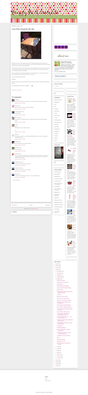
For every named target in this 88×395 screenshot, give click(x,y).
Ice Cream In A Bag (74, 211)
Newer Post (14, 205)
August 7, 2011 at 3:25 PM (20, 165)
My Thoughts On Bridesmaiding (64, 305)
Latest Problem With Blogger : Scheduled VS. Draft (63, 314)
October (59, 275)
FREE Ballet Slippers (61, 327)
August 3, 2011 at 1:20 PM (20, 103)
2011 (57, 269)
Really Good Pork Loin (74, 182)
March (58, 354)
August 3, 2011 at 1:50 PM (20, 115)
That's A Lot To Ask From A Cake (64, 300)
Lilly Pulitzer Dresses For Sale (74, 197)
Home (31, 205)
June (58, 348)
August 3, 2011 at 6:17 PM (20, 139)
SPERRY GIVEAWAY (74, 150)
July (58, 346)
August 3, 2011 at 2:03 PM (20, 122)
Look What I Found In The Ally (63, 335)
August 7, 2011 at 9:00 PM (20, 177)
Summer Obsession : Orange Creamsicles (63, 330)
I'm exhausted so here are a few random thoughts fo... (64, 333)
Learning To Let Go (61, 341)
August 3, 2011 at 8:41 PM (20, 145)
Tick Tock (59, 294)
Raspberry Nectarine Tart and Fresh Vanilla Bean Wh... (65, 292)
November (59, 273)
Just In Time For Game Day (63, 298)
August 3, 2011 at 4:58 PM (20, 131)
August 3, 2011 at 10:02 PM (20, 151)
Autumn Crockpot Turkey (74, 227)
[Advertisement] (31, 192)
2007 (57, 365)
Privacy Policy (47, 380)
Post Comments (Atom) (33, 208)
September (59, 276)
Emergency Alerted (61, 339)
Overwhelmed (60, 284)
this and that (19, 90)
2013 (57, 265)
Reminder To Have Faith (62, 296)
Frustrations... (60, 325)
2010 (57, 360)
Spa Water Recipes (74, 100)
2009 (57, 362)
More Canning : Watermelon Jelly (64, 307)
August (58, 278)
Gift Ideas (74, 242)
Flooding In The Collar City (62, 282)
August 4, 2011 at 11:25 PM (20, 159)
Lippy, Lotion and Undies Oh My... (64, 287)
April (58, 352)
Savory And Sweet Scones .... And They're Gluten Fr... (64, 317)
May (58, 350)
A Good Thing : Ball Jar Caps (63, 311)
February (59, 355)
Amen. (58, 337)
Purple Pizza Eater (61, 280)
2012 (57, 267)
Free (15, 90)
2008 (57, 363)
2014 (57, 264)
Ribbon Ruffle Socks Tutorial (74, 115)
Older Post (48, 205)
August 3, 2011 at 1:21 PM (20, 109)
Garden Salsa (60, 289)
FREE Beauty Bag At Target (63, 285)
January (59, 357)
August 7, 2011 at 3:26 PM (20, 171)
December (59, 271)
